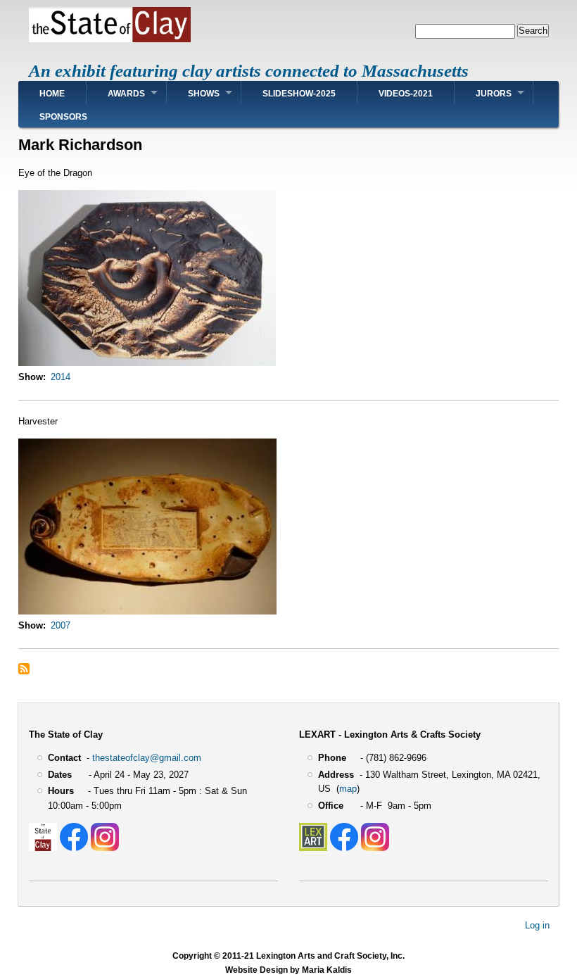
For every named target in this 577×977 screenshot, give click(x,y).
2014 (60, 377)
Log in (537, 924)
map (348, 788)
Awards (126, 94)
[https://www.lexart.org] (313, 848)
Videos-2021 (406, 94)
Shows (204, 94)
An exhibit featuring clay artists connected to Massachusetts (249, 70)
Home (52, 94)
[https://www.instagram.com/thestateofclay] (105, 848)
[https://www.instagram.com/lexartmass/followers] (375, 848)
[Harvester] (147, 611)
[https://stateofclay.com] (43, 848)
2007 (60, 625)
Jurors (494, 94)
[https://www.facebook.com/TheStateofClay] (74, 848)
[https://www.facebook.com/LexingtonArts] (344, 848)
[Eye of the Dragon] (147, 363)
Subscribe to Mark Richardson (24, 668)
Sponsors (63, 117)
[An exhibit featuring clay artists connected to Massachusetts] (110, 39)
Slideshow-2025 (299, 94)
